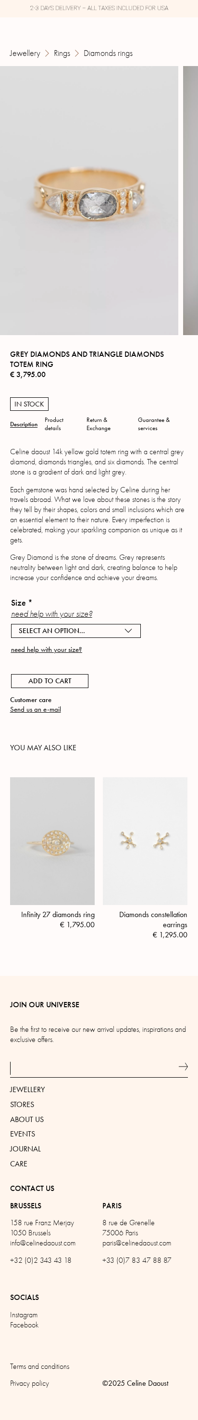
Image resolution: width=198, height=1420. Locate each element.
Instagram (23, 1315)
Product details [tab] (54, 424)
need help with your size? (51, 614)
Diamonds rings (108, 53)
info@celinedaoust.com (42, 1243)
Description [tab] (23, 424)
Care (18, 1163)
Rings (62, 53)
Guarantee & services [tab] (154, 424)
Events (22, 1133)
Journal (25, 1148)
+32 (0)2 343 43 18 (41, 1260)
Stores (22, 1104)
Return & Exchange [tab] (99, 424)
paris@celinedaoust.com (136, 1243)
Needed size (32, 668)
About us (27, 1119)
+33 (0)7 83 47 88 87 (137, 1260)
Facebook (24, 1325)
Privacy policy (29, 1383)
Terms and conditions (39, 1366)
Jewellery (25, 53)
